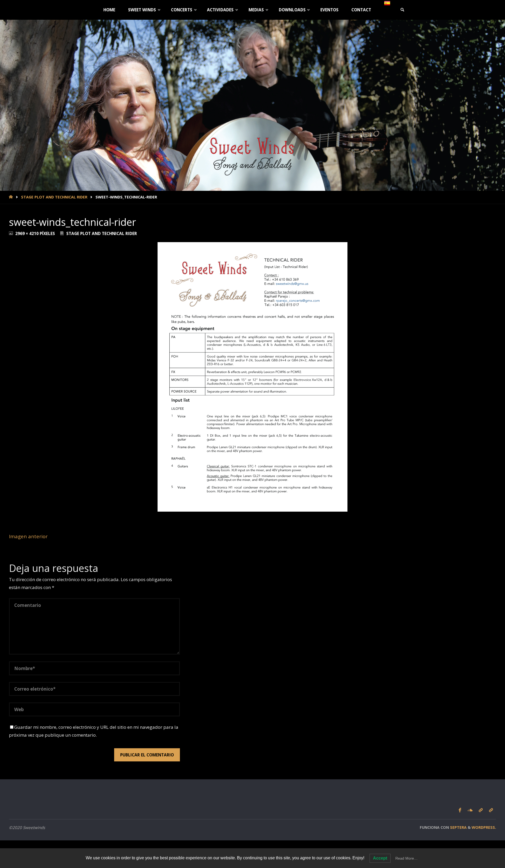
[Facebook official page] (460, 810)
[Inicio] (11, 196)
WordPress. (484, 827)
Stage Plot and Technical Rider (54, 196)
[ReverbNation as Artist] (491, 810)
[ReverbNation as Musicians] (481, 810)
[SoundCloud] (470, 810)
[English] (387, 3)
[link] (402, 10)
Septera (458, 827)
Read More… (406, 858)
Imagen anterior (28, 536)
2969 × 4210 (27, 233)
